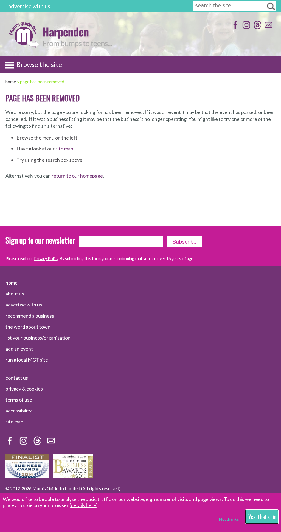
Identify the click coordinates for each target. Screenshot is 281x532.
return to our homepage (77, 176)
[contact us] (268, 27)
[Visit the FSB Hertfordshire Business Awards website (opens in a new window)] (27, 476)
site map (64, 149)
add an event (19, 349)
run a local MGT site (26, 360)
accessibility (18, 411)
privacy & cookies (24, 389)
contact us (16, 378)
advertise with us (29, 6)
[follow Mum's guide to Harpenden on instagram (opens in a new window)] (246, 27)
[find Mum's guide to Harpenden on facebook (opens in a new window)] (235, 27)
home (11, 283)
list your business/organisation (38, 338)
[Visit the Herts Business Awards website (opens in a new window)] (73, 476)
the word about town (27, 327)
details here (83, 505)
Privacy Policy (46, 258)
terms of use (18, 400)
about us (14, 294)
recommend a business (29, 316)
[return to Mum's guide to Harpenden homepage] (23, 46)
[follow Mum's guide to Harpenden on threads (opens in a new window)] (257, 27)
